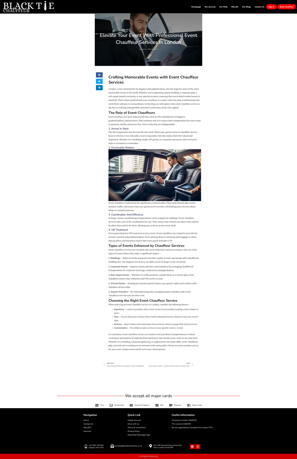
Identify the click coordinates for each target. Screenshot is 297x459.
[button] (99, 75)
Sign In (271, 7)
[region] (266, 442)
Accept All (282, 449)
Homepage (196, 6)
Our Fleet (223, 6)
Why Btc (235, 6)
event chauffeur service (188, 345)
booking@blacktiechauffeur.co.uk (128, 446)
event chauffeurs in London (155, 100)
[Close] (290, 432)
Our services (210, 6)
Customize (252, 449)
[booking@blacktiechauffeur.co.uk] (112, 446)
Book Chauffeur (287, 7)
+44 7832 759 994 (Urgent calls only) (96, 446)
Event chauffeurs (116, 117)
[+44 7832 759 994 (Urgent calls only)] (86, 446)
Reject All (266, 449)
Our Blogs (246, 6)
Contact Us (259, 6)
